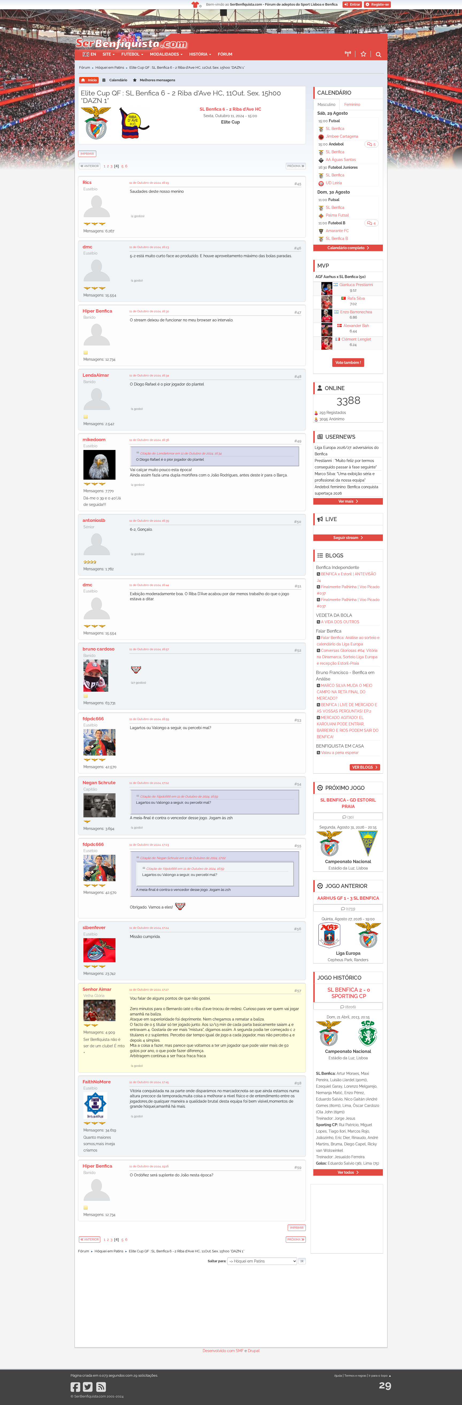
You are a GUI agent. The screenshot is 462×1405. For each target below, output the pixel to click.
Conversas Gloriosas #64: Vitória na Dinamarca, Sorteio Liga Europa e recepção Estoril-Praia (347, 656)
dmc (88, 246)
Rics (87, 182)
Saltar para (216, 1261)
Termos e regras (355, 1375)
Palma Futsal (337, 215)
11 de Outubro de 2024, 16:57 (149, 649)
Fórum (225, 54)
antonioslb (94, 520)
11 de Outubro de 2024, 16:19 (149, 182)
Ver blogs (362, 767)
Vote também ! (348, 362)
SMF (240, 1351)
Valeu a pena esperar (340, 752)
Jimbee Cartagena (342, 136)
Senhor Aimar (97, 989)
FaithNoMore (97, 1081)
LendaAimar (96, 375)
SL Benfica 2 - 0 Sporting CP (349, 993)
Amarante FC (337, 231)
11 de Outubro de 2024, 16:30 (149, 311)
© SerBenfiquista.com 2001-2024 (97, 1396)
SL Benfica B (337, 238)
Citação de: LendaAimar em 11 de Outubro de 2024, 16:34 (180, 453)
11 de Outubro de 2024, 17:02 (149, 783)
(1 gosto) (137, 280)
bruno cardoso (98, 649)
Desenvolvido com (219, 1351)
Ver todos (346, 1172)
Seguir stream (345, 538)
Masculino (326, 104)
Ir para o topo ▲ (380, 1375)
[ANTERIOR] (100, 166)
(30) (350, 817)
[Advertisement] (249, 42)
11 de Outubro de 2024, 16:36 (149, 440)
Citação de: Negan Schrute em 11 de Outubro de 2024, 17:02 (182, 858)
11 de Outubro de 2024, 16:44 (149, 585)
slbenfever (94, 927)
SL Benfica (335, 128)
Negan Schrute (99, 782)
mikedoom (94, 439)
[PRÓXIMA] (285, 166)
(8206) (350, 1007)
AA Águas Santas (341, 159)
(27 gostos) (138, 682)
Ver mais (345, 501)
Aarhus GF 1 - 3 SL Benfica (348, 898)
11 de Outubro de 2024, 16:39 (149, 520)
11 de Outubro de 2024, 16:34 (149, 375)
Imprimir (87, 154)
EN (93, 54)
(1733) (350, 909)
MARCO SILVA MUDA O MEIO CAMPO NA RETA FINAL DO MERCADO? (344, 691)
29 (385, 1384)
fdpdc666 (93, 718)
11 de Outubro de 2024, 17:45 (149, 1082)
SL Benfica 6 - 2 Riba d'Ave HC (230, 109)
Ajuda (338, 1375)
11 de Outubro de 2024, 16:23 (149, 247)
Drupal (254, 1351)
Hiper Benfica (97, 311)
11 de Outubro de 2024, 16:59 (149, 719)
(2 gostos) (137, 216)
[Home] (131, 36)
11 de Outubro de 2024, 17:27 (149, 989)
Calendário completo (346, 248)
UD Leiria (334, 183)
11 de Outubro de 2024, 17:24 (149, 928)
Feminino (352, 104)
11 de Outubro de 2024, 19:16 (149, 1166)
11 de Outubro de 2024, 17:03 (149, 844)
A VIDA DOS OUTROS (340, 622)
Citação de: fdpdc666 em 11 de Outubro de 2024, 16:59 (179, 796)
